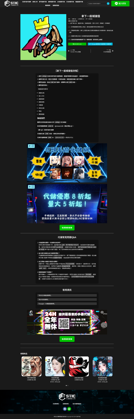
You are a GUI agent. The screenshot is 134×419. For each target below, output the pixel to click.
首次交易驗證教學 (44, 295)
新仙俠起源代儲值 (102, 378)
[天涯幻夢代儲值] (55, 366)
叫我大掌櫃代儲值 (31, 378)
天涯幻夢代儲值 (55, 378)
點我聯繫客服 (67, 227)
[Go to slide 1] (66, 385)
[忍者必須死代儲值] (79, 366)
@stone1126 (59, 126)
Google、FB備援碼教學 (46, 304)
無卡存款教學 (43, 299)
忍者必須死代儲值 (78, 378)
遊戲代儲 (74, 19)
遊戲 (35, 380)
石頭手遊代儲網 (49, 130)
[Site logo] (11, 3)
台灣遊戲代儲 (81, 19)
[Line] (69, 409)
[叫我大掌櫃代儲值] (31, 366)
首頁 (69, 19)
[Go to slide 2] (67, 385)
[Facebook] (65, 409)
